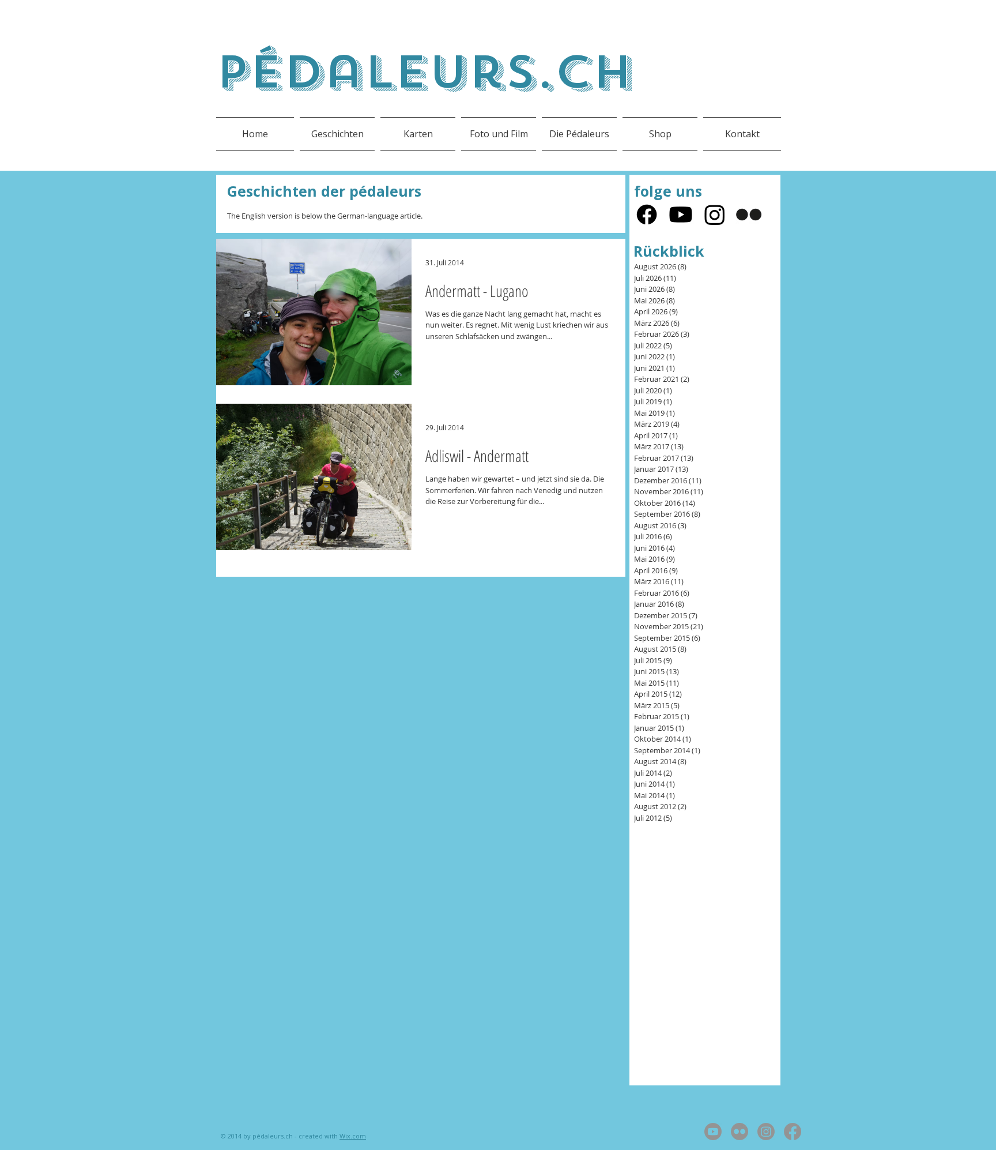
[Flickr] (748, 214)
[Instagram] (714, 214)
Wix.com (352, 1136)
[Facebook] (646, 214)
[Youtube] (680, 214)
